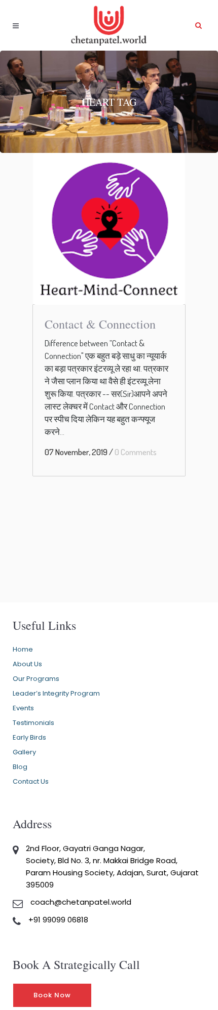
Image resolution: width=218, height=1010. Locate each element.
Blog (20, 767)
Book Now (52, 995)
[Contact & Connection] (109, 229)
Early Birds (29, 737)
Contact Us (31, 781)
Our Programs (36, 678)
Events (23, 708)
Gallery (24, 752)
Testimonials (33, 723)
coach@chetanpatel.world (80, 902)
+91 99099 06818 (58, 919)
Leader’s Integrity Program (56, 693)
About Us (27, 664)
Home (23, 649)
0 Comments (136, 452)
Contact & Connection (100, 324)
